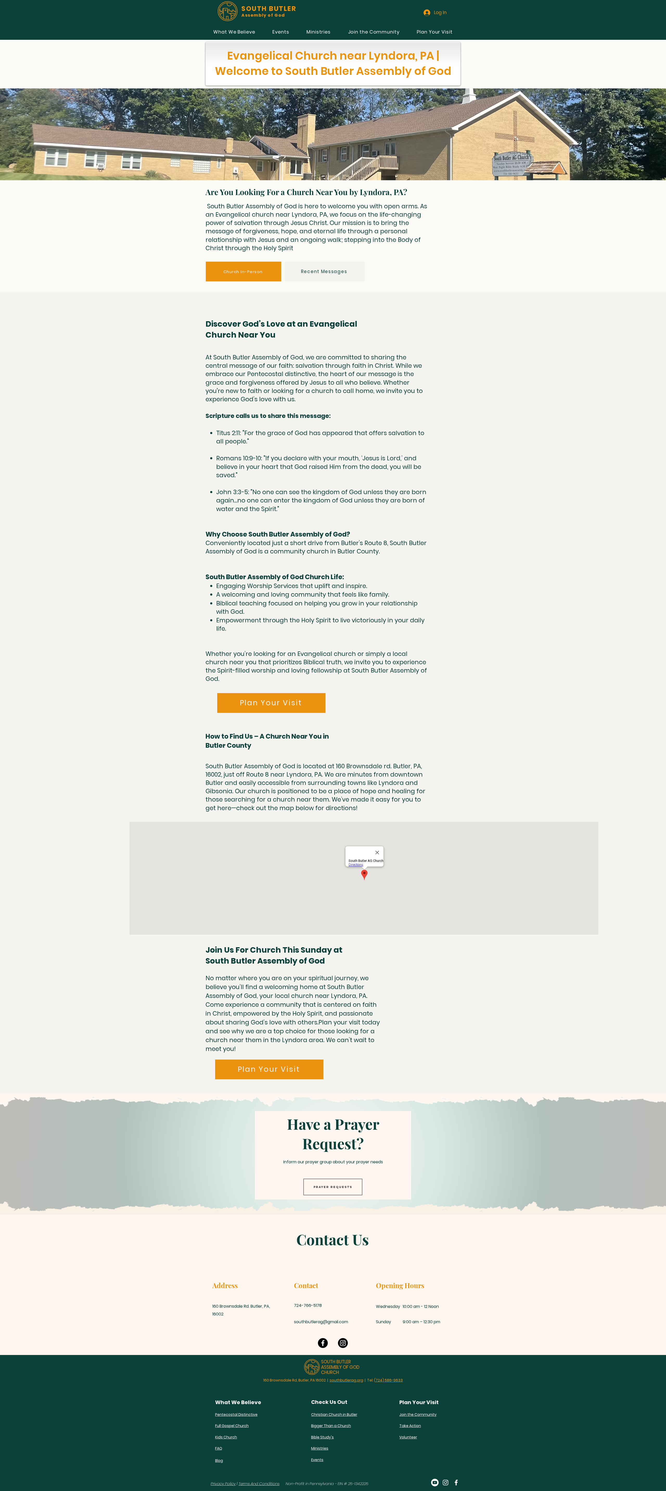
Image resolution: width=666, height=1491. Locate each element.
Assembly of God (263, 15)
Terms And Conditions (259, 1483)
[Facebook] (323, 1343)
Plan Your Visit (419, 1402)
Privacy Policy (223, 1483)
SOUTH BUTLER (268, 8)
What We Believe (238, 1402)
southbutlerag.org (346, 1380)
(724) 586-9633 (388, 1380)
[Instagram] (343, 1343)
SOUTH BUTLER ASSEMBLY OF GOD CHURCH (340, 1367)
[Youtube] (435, 1482)
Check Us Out (329, 1402)
